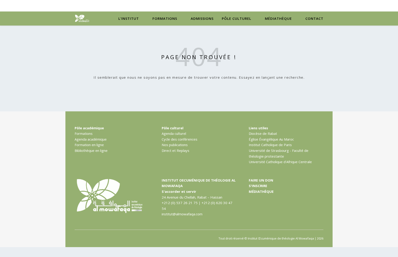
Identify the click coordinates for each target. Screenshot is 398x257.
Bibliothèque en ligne (91, 150)
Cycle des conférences (179, 139)
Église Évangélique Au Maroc (271, 139)
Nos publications (175, 144)
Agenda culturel (174, 133)
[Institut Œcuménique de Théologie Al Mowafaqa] (83, 18)
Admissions (202, 18)
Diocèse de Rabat (263, 133)
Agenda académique (91, 139)
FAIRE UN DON (261, 180)
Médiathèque (278, 18)
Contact (314, 18)
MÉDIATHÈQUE (261, 191)
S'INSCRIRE (258, 185)
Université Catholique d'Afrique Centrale (280, 161)
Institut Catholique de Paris (270, 144)
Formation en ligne (89, 144)
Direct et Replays (175, 150)
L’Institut (128, 18)
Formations (164, 18)
